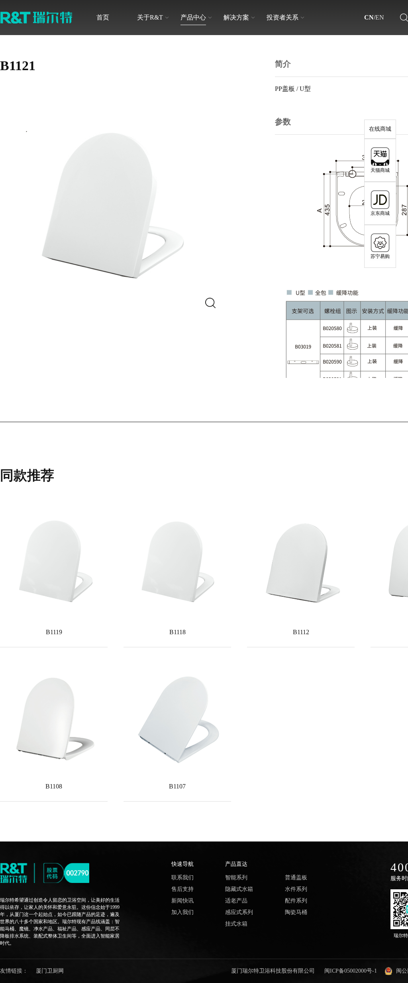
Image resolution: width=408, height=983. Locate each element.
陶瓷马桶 (296, 912)
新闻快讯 (182, 901)
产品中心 (193, 17)
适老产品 (236, 901)
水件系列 (296, 889)
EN (379, 17)
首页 (102, 17)
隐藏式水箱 (239, 889)
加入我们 (182, 912)
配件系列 (296, 901)
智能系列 (236, 878)
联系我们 (182, 878)
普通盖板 (296, 878)
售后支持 (182, 889)
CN (369, 17)
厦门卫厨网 (50, 971)
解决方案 (236, 17)
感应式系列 (239, 912)
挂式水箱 (236, 924)
